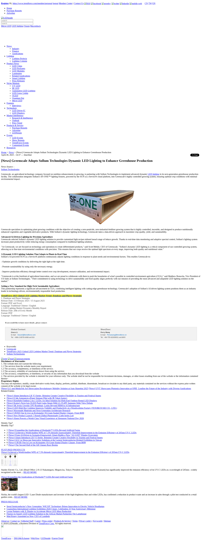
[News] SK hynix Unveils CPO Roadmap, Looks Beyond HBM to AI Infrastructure (43, 405)
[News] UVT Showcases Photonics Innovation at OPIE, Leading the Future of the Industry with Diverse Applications (140, 388)
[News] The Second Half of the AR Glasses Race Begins (33, 445)
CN (146, 3)
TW (150, 3)
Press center (47, 521)
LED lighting (17, 26)
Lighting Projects (19, 58)
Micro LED (6, 26)
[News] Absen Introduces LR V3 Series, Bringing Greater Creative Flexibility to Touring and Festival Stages (54, 395)
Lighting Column (19, 61)
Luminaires (17, 73)
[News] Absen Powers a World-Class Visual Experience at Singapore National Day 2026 (45, 418)
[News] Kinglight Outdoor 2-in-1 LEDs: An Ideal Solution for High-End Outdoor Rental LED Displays (52, 400)
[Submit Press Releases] (101, 37)
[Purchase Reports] (101, 29)
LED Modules (18, 71)
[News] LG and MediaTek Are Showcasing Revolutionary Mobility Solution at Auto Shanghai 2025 (44, 388)
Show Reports (18, 140)
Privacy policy (85, 521)
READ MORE (30, 472)
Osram (27, 26)
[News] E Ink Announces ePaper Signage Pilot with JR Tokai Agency (37, 398)
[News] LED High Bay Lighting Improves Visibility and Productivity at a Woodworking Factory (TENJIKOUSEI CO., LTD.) (62, 408)
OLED (15, 96)
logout (55, 3)
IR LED (15, 88)
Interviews (16, 105)
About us (5, 521)
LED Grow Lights (20, 93)
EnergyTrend (57, 538)
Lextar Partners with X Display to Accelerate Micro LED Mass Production (39, 511)
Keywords (97, 521)
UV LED (16, 86)
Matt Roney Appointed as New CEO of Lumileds (28, 516)
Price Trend (17, 123)
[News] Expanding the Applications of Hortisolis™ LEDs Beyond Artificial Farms (44, 430)
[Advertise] (101, 33)
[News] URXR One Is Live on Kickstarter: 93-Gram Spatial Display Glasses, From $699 (45, 413)
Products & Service (15, 125)
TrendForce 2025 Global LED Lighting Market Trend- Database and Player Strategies (44, 351)
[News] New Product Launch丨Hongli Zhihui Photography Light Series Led (40, 415)
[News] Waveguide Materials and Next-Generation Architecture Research (38, 410)
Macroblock (35, 26)
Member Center (65, 3)
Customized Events (20, 145)
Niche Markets (13, 83)
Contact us (15, 521)
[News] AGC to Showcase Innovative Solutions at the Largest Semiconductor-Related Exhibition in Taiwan (55, 440)
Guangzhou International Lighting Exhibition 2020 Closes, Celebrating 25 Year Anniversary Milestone (51, 509)
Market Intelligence (15, 115)
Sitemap (107, 521)
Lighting (10, 56)
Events (10, 135)
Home (9, 8)
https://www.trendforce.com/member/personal (32, 3)
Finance (15, 51)
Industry (15, 48)
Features (10, 103)
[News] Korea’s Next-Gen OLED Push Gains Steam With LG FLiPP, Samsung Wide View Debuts (50, 403)
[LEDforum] (101, 41)
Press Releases (18, 81)
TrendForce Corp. (46, 523)
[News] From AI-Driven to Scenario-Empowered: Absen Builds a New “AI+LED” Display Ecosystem (53, 435)
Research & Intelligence (22, 118)
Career (38, 521)
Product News (13, 63)
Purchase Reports (14, 10)
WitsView (35, 538)
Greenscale (11, 349)
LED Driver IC (18, 110)
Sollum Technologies (10, 169)
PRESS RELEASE (9, 502)
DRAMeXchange (21, 538)
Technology (12, 108)
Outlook (15, 120)
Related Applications (21, 76)
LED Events (17, 138)
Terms (75, 521)
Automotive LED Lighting (23, 91)
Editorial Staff (27, 521)
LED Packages (18, 68)
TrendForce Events (20, 143)
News (9, 46)
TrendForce (6, 538)
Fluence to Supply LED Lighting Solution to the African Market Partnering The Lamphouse (46, 514)
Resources (11, 148)
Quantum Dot (18, 98)
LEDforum (17, 133)
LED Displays (18, 113)
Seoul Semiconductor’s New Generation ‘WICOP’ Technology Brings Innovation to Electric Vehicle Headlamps (55, 506)
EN (153, 3)
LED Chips (17, 66)
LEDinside (45, 538)
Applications (17, 53)
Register (5, 3)
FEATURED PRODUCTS (13, 450)
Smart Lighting (18, 78)
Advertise (11, 13)
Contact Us (79, 3)
